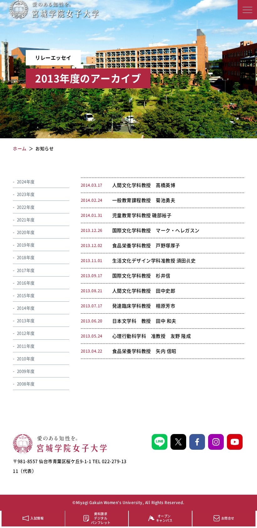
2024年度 (26, 181)
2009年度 (26, 371)
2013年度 (26, 320)
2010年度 (26, 358)
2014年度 (26, 308)
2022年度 (26, 207)
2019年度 (26, 245)
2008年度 (26, 384)
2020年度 (26, 232)
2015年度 (26, 295)
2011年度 (26, 346)
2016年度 (26, 283)
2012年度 (26, 333)
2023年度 (26, 194)
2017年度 (26, 270)
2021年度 (26, 220)
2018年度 (26, 257)
